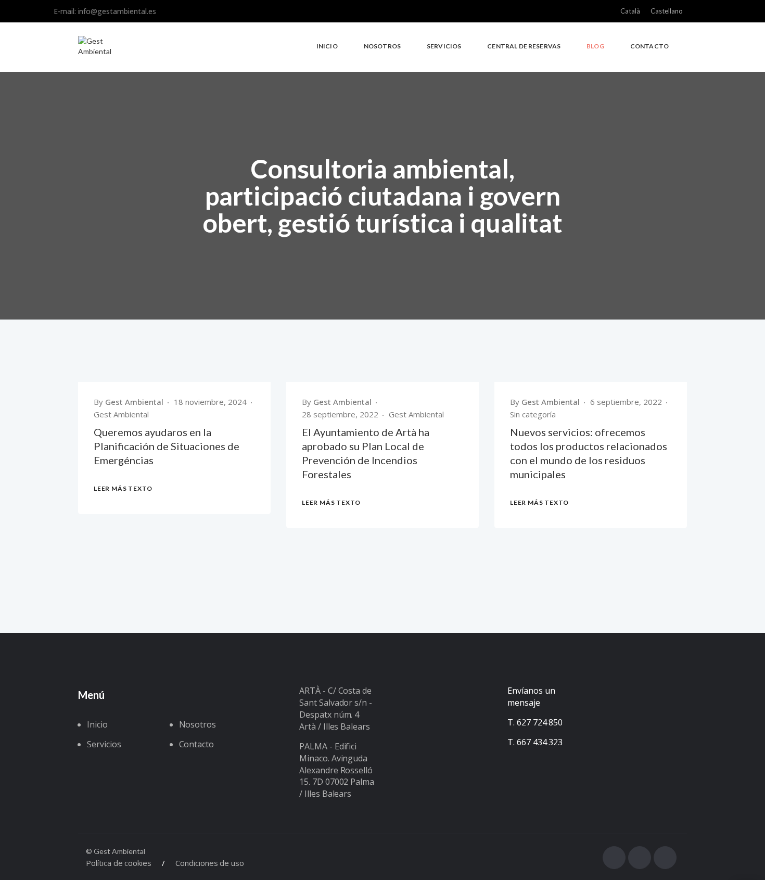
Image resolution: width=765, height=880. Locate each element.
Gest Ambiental (134, 402)
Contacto (196, 744)
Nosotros (197, 724)
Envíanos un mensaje (531, 696)
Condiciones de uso (209, 863)
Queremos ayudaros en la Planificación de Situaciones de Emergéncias (166, 446)
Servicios (104, 744)
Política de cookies (118, 863)
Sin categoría (533, 414)
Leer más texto (123, 488)
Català (630, 11)
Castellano (667, 11)
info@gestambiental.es (117, 11)
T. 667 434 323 (535, 742)
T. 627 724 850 (535, 722)
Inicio (97, 724)
